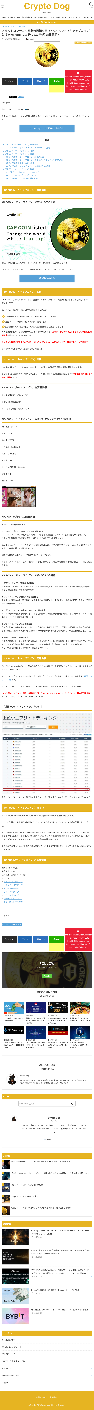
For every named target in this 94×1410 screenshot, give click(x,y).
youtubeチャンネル (12, 899)
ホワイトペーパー (11, 888)
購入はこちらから (47, 278)
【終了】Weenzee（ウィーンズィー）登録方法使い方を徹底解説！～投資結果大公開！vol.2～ (51, 1173)
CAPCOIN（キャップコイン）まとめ (19, 175)
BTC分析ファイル (74, 17)
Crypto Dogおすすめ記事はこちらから (47, 128)
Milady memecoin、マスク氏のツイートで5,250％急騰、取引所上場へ (40, 1162)
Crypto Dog (47, 6)
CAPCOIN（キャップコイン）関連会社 (20, 169)
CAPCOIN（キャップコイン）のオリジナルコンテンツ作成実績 (34, 160)
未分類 (5, 1383)
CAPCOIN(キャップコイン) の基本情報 (20, 178)
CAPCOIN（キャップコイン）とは (18, 151)
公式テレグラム (10, 895)
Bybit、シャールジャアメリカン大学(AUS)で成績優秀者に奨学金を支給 (41, 1208)
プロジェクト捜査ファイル (11, 17)
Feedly (47, 976)
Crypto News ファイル (46, 17)
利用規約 (53, 1397)
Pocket (21, 97)
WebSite (48, 1140)
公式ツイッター (10, 892)
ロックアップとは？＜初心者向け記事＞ (28, 1185)
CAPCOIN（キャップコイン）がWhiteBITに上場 (28, 148)
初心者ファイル (61, 17)
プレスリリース (87, 17)
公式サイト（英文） (12, 885)
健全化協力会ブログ (12, 902)
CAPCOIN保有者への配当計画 (20, 163)
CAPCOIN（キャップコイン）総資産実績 (25, 157)
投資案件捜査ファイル (29, 17)
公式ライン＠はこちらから (48, 22)
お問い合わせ (41, 1397)
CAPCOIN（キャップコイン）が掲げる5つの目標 (28, 166)
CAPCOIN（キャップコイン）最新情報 (20, 145)
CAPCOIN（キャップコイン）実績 (18, 154)
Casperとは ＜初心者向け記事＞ (24, 1196)
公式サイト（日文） (12, 882)
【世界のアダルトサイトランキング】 (23, 172)
